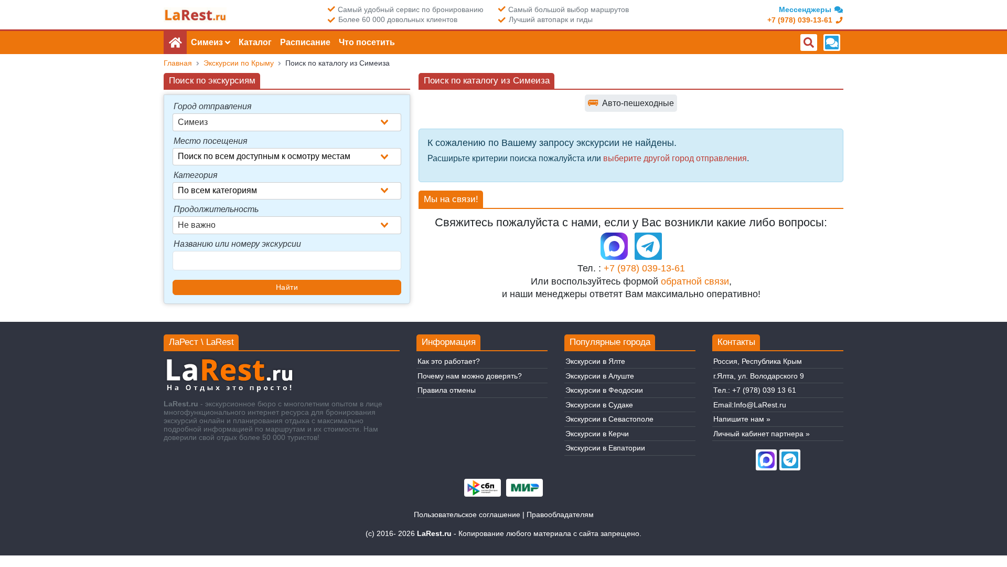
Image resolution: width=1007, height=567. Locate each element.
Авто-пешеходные (631, 102)
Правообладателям (560, 514)
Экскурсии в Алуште (599, 376)
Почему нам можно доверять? (469, 376)
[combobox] (287, 122)
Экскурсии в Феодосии (604, 390)
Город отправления (213, 106)
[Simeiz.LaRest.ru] (195, 15)
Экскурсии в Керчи (597, 433)
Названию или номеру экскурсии (237, 243)
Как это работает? (448, 361)
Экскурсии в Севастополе (609, 419)
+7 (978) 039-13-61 (644, 268)
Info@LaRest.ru (760, 405)
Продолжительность (216, 209)
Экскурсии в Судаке (599, 405)
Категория (196, 175)
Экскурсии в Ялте (595, 361)
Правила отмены (446, 390)
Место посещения (211, 140)
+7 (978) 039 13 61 (764, 390)
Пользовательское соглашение (467, 514)
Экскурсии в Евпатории (605, 448)
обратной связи (695, 281)
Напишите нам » (741, 419)
